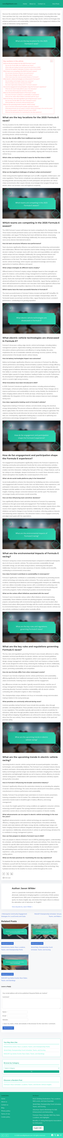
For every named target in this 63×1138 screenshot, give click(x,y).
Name (4, 1012)
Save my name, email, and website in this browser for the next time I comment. (29, 1023)
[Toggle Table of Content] (51, 61)
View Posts (55, 4)
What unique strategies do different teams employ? (19, 75)
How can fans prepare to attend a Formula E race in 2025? (20, 110)
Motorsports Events (7, 943)
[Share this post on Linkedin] (11, 874)
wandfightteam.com (9, 4)
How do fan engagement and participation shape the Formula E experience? (24, 87)
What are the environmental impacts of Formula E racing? (19, 92)
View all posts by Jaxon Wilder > (22, 907)
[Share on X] (55, 1135)
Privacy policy (5, 1111)
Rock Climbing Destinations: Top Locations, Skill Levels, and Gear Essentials (47, 1100)
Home (25, 4)
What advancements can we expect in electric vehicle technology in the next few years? (29, 108)
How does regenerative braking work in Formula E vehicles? (21, 84)
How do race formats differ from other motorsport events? (20, 100)
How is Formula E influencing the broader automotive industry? (22, 106)
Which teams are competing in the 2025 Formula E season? (20, 71)
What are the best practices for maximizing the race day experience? (23, 112)
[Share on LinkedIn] (58, 1135)
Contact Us (41, 4)
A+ (2, 1135)
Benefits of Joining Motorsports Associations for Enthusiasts (47, 1122)
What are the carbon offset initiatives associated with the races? (22, 96)
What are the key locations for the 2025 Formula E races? (19, 63)
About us (4, 1102)
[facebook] (3, 874)
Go (31, 1071)
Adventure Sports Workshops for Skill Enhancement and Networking (45, 1111)
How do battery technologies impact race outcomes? (19, 81)
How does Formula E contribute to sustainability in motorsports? (22, 94)
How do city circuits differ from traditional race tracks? (19, 65)
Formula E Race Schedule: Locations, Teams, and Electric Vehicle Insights (27, 1084)
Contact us (4, 1105)
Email (4, 1016)
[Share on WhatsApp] (61, 1135)
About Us (32, 4)
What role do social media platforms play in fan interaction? (21, 88)
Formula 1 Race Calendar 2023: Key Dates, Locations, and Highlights (46, 1116)
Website (5, 1020)
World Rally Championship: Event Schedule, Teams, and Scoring (24, 1050)
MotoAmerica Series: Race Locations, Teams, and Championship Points (27, 1046)
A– (7, 1135)
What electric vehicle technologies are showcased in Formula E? (21, 79)
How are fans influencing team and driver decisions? (19, 90)
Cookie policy (5, 1117)
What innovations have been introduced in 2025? (18, 83)
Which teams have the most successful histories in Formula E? (21, 77)
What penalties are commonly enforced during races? (19, 102)
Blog (2, 1108)
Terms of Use (5, 1114)
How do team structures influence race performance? (19, 73)
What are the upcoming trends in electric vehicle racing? (19, 104)
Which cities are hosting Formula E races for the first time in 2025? (22, 67)
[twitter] (7, 874)
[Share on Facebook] (52, 1135)
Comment (6, 997)
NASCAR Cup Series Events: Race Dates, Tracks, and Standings (24, 1054)
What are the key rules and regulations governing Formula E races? (22, 98)
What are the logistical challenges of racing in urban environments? (23, 69)
